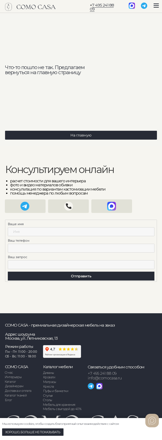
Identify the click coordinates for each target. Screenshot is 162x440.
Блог (8, 400)
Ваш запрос (17, 257)
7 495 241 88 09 (102, 7)
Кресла (48, 386)
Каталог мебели (58, 366)
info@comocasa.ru (105, 378)
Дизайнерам (14, 386)
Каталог (10, 382)
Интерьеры (13, 377)
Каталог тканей (16, 395)
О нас (9, 373)
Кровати (49, 377)
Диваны (48, 373)
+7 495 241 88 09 (102, 373)
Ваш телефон (18, 240)
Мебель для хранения (59, 405)
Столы (47, 400)
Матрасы (49, 382)
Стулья (48, 396)
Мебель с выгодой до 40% (62, 409)
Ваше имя (16, 224)
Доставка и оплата (18, 391)
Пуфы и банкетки (55, 391)
